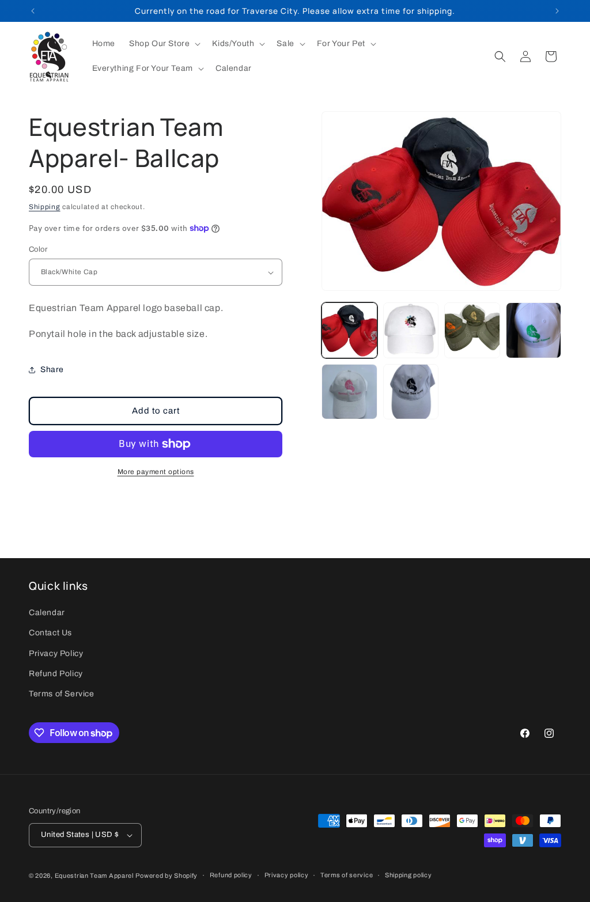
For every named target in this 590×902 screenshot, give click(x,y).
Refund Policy (56, 673)
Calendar (47, 612)
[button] (163, 44)
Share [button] (52, 369)
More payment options (156, 472)
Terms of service (346, 874)
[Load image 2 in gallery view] (410, 330)
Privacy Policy (56, 653)
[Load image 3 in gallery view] (472, 330)
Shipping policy (408, 874)
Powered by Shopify (166, 875)
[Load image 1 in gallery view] (349, 330)
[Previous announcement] (33, 11)
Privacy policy (286, 874)
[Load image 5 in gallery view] (349, 391)
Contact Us (50, 632)
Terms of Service (61, 693)
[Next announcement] (557, 11)
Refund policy (231, 874)
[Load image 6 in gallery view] (410, 391)
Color (38, 249)
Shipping (44, 207)
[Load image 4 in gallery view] (533, 330)
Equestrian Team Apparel (94, 875)
